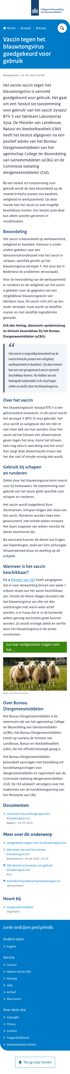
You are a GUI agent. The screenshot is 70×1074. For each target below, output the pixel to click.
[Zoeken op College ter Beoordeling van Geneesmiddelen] (62, 28)
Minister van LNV (23, 580)
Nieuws (41, 28)
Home (11, 28)
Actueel (25, 28)
